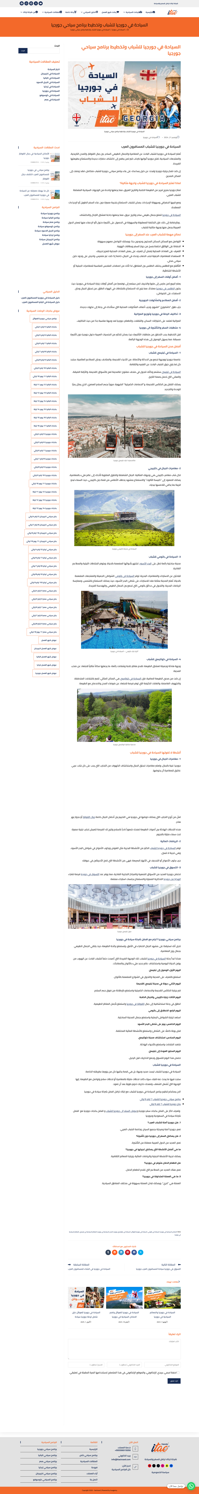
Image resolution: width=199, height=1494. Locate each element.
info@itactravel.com (121, 1459)
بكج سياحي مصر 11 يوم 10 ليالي (43, 632)
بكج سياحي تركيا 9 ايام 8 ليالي (44, 574)
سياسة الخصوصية (160, 1472)
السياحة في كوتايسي (130, 678)
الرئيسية (93, 1449)
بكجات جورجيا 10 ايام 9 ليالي (45, 475)
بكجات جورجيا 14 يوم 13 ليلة (45, 508)
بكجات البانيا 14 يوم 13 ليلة (45, 401)
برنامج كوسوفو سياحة (49, 226)
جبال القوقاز (89, 817)
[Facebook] (22, 3)
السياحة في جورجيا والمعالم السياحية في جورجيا (162, 1314)
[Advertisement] (124, 795)
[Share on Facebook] (134, 1252)
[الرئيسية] (128, 29)
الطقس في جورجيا (165, 288)
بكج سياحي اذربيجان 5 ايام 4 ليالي (42, 516)
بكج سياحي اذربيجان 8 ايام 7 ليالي (42, 524)
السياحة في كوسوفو (50, 95)
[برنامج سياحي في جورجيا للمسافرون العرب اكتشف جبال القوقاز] (55, 176)
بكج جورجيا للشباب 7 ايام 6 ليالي (165, 1104)
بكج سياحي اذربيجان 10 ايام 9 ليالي (42, 533)
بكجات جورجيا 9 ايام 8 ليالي (45, 467)
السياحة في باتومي (124, 576)
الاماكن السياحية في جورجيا (168, 1231)
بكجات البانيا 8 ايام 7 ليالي (46, 351)
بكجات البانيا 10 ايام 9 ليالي (45, 368)
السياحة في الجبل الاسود (48, 82)
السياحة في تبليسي (171, 372)
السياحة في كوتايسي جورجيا (122, 1231)
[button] (191, 1486)
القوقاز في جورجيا (135, 1004)
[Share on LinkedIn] (121, 1252)
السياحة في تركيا (52, 87)
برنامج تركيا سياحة (51, 235)
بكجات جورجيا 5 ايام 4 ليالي (45, 434)
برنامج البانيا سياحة (51, 218)
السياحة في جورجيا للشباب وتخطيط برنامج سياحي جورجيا (90, 29)
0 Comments (35, 162)
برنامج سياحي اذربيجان (46, 1473)
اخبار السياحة (54, 69)
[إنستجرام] (162, 1465)
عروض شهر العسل (51, 244)
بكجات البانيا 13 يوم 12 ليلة (45, 393)
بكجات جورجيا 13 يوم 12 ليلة (45, 500)
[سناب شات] (167, 1465)
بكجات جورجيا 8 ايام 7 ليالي (45, 459)
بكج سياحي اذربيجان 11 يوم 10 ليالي (41, 541)
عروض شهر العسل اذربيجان (45, 648)
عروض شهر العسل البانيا (46, 656)
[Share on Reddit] (114, 1252)
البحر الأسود (145, 563)
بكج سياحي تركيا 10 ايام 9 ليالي (43, 582)
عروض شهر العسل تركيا (47, 665)
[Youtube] (41, 3)
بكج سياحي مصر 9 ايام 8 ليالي (44, 623)
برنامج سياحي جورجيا (47, 1449)
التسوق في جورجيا (90, 874)
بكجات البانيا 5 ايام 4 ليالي (46, 327)
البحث (57, 46)
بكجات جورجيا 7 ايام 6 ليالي (45, 450)
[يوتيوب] (149, 1465)
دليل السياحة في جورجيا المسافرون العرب (40, 298)
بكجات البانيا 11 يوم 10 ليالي (45, 376)
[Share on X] (140, 1252)
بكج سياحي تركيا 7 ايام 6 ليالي (44, 557)
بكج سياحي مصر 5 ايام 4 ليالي (44, 590)
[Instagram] (26, 3)
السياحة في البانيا (51, 78)
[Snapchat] (31, 3)
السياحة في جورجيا (150, 137)
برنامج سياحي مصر (48, 1461)
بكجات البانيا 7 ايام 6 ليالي (46, 343)
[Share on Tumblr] (108, 1252)
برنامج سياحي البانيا (47, 1455)
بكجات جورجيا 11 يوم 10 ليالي (44, 483)
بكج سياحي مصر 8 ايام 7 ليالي (44, 615)
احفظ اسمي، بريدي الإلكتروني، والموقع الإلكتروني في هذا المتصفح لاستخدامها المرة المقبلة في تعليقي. (123, 1372)
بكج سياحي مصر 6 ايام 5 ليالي (44, 599)
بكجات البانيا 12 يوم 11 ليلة (45, 384)
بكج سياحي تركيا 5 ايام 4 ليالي (44, 549)
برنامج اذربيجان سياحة (49, 239)
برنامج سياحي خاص (88, 1455)
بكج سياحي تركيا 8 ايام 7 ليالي (44, 566)
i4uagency (113, 1490)
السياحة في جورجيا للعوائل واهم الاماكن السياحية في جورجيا (124, 1314)
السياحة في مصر (52, 99)
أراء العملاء (92, 1473)
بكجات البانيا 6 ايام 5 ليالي (46, 335)
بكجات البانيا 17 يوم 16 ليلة (45, 426)
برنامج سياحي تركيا (48, 1467)
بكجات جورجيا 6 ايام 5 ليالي (45, 442)
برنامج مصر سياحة (51, 222)
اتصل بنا (93, 1480)
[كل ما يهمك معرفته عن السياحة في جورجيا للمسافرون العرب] (55, 194)
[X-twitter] (36, 3)
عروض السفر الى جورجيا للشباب (121, 1111)
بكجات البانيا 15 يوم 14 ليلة (45, 409)
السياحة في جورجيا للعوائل (139, 1231)
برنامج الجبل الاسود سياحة (47, 231)
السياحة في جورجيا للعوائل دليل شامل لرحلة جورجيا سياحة (86, 1314)
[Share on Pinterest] (127, 1252)
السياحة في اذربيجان (50, 74)
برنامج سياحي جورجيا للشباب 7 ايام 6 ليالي (160, 1099)
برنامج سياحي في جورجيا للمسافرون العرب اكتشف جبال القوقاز (35, 174)
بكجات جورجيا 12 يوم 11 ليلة (45, 491)
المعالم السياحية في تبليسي (88, 1231)
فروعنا (94, 1467)
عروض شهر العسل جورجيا (46, 673)
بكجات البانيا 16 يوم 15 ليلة (45, 417)
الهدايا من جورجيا (172, 879)
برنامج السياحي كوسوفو (45, 1480)
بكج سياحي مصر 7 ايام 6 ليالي (44, 607)
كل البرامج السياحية (121, 1469)
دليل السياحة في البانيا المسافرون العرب (41, 302)
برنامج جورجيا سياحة (50, 213)
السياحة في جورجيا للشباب (163, 848)
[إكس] (154, 1465)
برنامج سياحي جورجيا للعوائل (45, 318)
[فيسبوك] (171, 1465)
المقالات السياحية (88, 1461)
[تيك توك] (158, 1465)
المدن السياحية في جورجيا (105, 1231)
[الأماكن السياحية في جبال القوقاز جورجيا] (55, 157)
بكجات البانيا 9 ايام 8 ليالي (46, 360)
